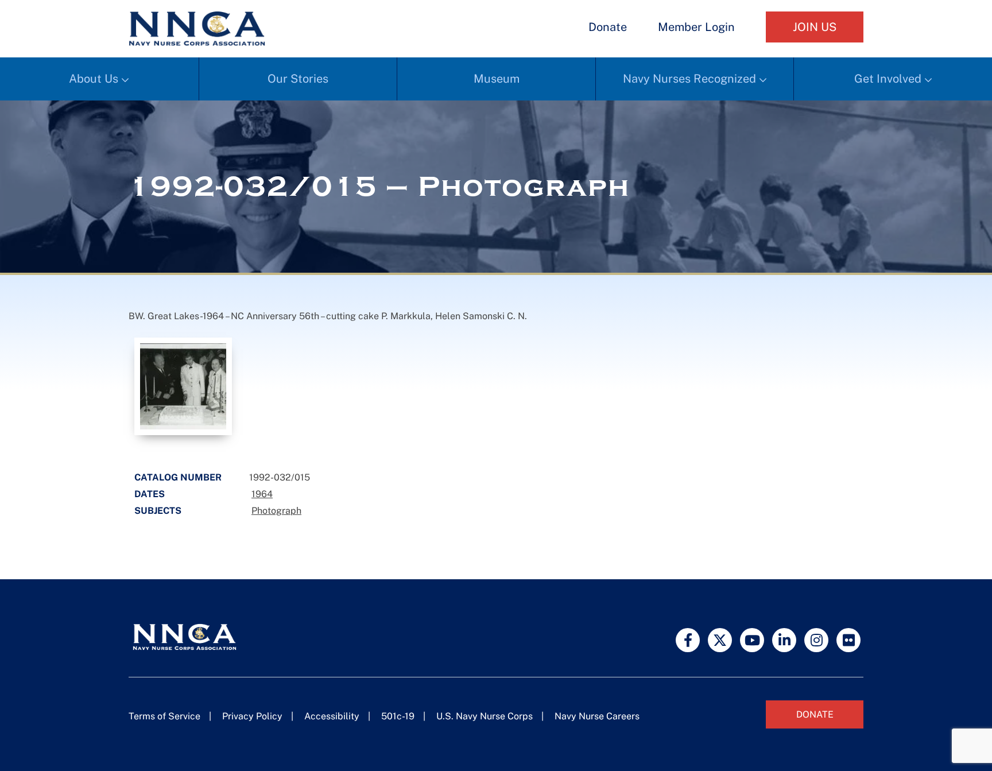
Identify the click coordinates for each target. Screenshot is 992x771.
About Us (93, 79)
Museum (497, 79)
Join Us (814, 27)
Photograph (276, 510)
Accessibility (331, 716)
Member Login (696, 27)
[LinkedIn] (784, 640)
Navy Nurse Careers (597, 716)
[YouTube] (752, 640)
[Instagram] (816, 640)
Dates (149, 494)
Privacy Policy (252, 716)
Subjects (157, 510)
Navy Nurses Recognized (689, 79)
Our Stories (298, 79)
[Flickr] (848, 640)
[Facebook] (688, 640)
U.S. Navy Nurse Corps (484, 716)
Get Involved (887, 79)
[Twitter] (720, 640)
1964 (262, 494)
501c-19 (397, 716)
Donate (607, 27)
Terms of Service (164, 716)
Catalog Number (178, 477)
